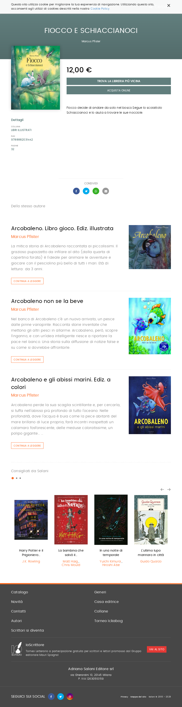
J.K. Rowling (31, 561)
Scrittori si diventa (27, 630)
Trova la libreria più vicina (118, 81)
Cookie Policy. (100, 8)
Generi (100, 592)
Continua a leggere (27, 281)
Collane (101, 611)
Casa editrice (106, 602)
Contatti (18, 611)
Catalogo (19, 592)
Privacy (124, 697)
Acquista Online (119, 90)
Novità (17, 602)
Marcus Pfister (91, 41)
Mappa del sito (138, 697)
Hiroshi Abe (111, 565)
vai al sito (156, 649)
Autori (16, 621)
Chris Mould (71, 565)
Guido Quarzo (151, 561)
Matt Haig (70, 561)
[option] (31, 530)
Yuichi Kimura (110, 561)
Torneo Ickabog (108, 621)
